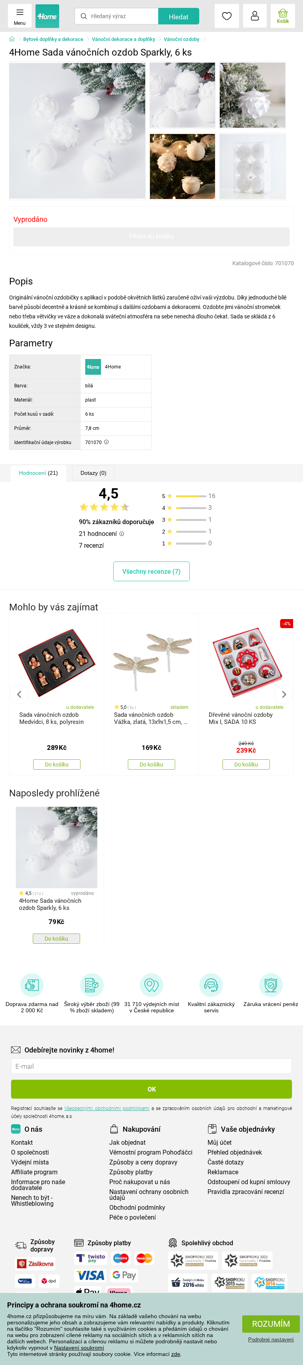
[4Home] (14, 39)
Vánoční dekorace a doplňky (123, 39)
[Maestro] (121, 1258)
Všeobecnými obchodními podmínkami (106, 1108)
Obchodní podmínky (137, 1208)
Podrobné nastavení (271, 1340)
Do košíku (57, 764)
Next (284, 694)
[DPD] (49, 1281)
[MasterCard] (145, 1258)
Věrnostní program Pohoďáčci (151, 1152)
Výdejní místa (30, 1162)
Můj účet (220, 1143)
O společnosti (30, 1152)
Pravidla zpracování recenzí (246, 1192)
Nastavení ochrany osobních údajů (149, 1195)
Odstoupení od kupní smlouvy (249, 1182)
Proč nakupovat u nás (139, 1182)
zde (175, 1354)
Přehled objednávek (235, 1152)
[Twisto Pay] (90, 1258)
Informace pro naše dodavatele (38, 1185)
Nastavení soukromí (79, 1348)
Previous (19, 694)
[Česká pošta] (25, 1281)
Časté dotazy (226, 1162)
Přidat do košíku (151, 236)
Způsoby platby (131, 1172)
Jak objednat (127, 1143)
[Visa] (90, 1275)
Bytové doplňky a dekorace (53, 39)
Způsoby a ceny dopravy (143, 1162)
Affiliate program (34, 1172)
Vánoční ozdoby (181, 39)
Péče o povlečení (132, 1217)
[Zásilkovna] (35, 1263)
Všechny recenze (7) (151, 571)
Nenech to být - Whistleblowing (32, 1201)
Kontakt (22, 1143)
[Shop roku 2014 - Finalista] (269, 1283)
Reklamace (223, 1172)
